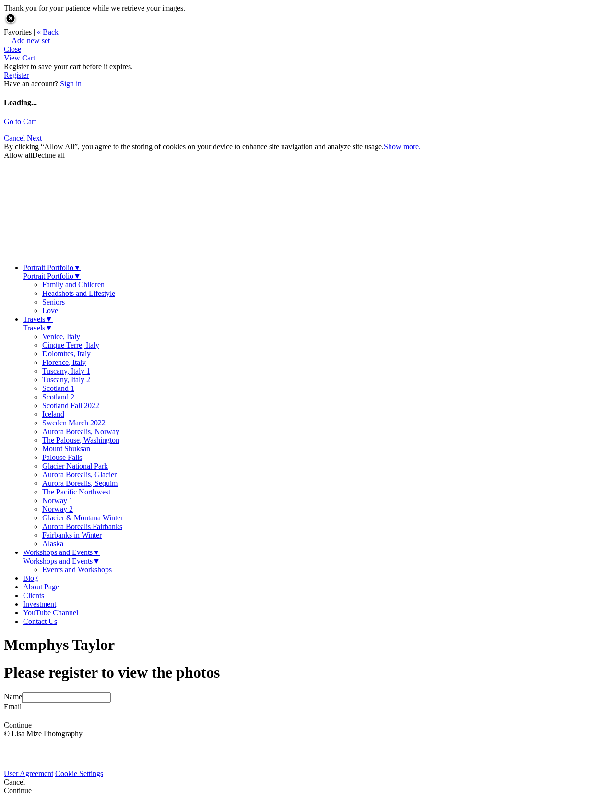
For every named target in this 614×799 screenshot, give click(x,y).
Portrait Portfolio (52, 267)
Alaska (52, 544)
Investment (39, 604)
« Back (48, 32)
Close (12, 49)
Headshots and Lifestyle (78, 293)
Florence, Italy (64, 362)
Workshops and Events (61, 552)
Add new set (27, 40)
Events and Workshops (77, 569)
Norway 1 (57, 500)
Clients (33, 595)
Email (13, 707)
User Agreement (28, 773)
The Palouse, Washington (80, 440)
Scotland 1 (58, 388)
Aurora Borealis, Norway (80, 431)
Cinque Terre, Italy (70, 345)
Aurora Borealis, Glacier (79, 474)
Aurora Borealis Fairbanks (82, 526)
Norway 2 (57, 509)
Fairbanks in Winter (72, 535)
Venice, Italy (61, 336)
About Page (41, 587)
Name (13, 697)
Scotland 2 (58, 397)
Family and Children (73, 285)
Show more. (402, 146)
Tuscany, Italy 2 (66, 380)
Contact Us (40, 621)
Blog (30, 578)
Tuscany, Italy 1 (66, 371)
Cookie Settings (79, 773)
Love (50, 310)
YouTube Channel (50, 613)
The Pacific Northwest (76, 492)
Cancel (15, 138)
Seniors (53, 302)
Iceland (53, 414)
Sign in (71, 84)
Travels (38, 319)
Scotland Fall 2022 (70, 405)
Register (16, 75)
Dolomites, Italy (66, 354)
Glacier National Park (75, 466)
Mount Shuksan (66, 449)
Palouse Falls (62, 457)
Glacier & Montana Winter (82, 518)
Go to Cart (20, 122)
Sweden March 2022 (74, 423)
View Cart (19, 58)
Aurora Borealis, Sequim (80, 483)
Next (34, 138)
